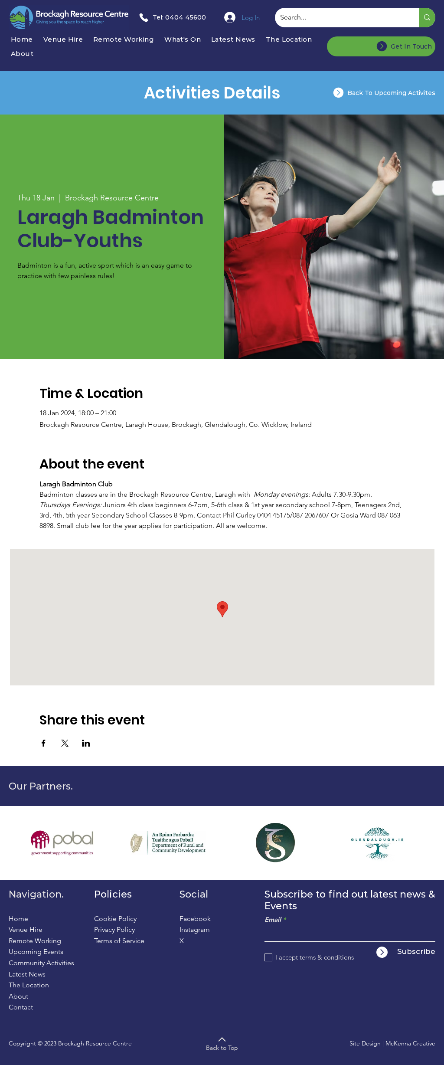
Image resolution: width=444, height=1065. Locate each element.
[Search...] (427, 17)
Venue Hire (25, 929)
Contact (21, 1007)
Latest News (27, 974)
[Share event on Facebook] (43, 743)
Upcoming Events (36, 951)
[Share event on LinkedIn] (86, 743)
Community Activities (41, 963)
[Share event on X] (65, 743)
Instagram (195, 929)
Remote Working (35, 941)
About (18, 996)
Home (18, 918)
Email (272, 919)
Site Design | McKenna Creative (392, 1043)
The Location (29, 985)
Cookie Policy (115, 918)
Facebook (195, 918)
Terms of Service (119, 941)
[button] (184, 39)
